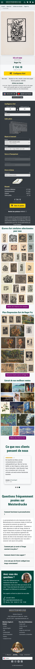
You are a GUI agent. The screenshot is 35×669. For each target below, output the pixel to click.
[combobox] (17, 114)
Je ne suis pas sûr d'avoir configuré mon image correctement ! (17, 562)
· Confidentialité (6, 632)
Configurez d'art (18, 73)
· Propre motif (22, 624)
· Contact (5, 626)
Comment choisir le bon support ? (14, 555)
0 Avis (20, 97)
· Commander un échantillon (25, 634)
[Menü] (2, 2)
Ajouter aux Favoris (25, 94)
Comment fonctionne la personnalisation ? (17, 513)
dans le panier (18, 206)
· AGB (4, 630)
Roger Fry (26, 6)
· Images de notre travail (24, 630)
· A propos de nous (7, 638)
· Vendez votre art (23, 626)
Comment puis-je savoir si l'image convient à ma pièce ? (15, 548)
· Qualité (21, 628)
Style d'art (9, 6)
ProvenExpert (14, 480)
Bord (6, 112)
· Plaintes (5, 636)
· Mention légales (7, 628)
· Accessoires (22, 632)
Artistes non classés (17, 6)
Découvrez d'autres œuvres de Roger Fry (17, 375)
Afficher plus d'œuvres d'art (17, 438)
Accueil (3, 6)
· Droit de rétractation (7, 634)
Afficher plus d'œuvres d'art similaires (17, 307)
